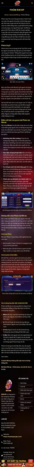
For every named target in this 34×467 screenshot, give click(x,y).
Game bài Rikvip (15, 15)
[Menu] (2, 3)
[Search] (32, 3)
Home (6, 15)
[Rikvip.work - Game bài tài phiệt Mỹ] (17, 3)
